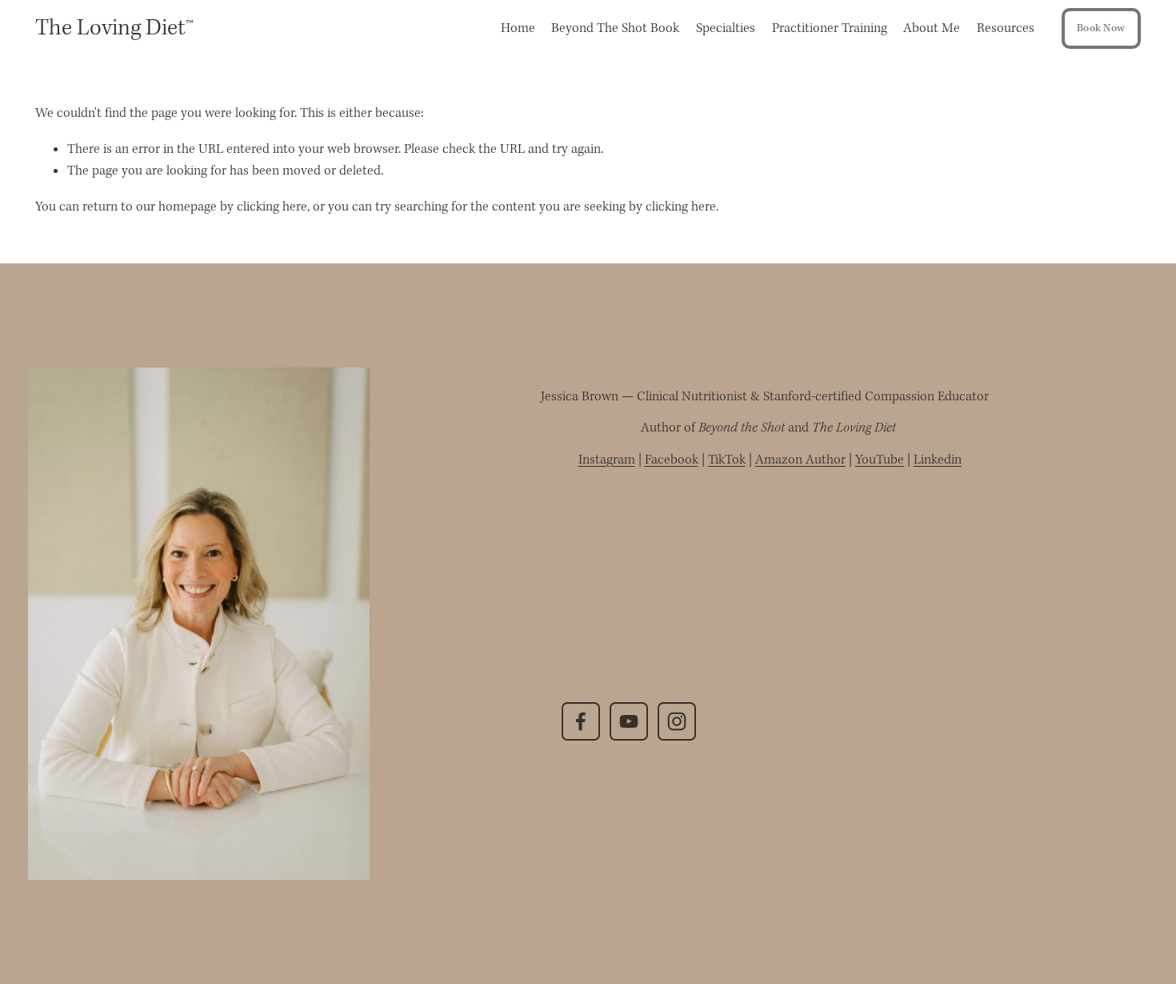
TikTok (727, 460)
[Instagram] (677, 721)
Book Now (1101, 28)
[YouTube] (629, 721)
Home (518, 28)
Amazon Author (800, 460)
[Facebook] (581, 721)
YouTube (879, 460)
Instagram (606, 460)
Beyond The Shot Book (615, 28)
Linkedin (938, 460)
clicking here (272, 207)
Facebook (671, 460)
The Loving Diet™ (114, 28)
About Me (931, 28)
